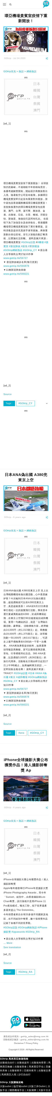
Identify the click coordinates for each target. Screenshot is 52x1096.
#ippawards (18, 932)
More (9, 943)
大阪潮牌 (31, 1090)
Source (7, 394)
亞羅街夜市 (30, 1070)
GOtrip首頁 (9, 71)
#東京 (12, 677)
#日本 (31, 673)
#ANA (38, 673)
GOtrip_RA (26, 972)
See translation (12, 947)
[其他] (47, 59)
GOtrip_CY (26, 403)
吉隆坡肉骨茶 (38, 1062)
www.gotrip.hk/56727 (15, 258)
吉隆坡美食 (20, 1066)
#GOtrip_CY (30, 250)
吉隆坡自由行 (7, 1062)
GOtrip (7, 58)
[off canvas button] (4, 4)
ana (22, 733)
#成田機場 (21, 677)
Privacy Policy (32, 1043)
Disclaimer (19, 1043)
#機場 (40, 242)
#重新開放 (33, 246)
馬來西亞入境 (8, 1074)
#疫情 (24, 246)
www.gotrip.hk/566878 (16, 266)
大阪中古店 (44, 1090)
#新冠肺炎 (14, 246)
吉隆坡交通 (44, 1070)
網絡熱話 (31, 71)
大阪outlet (5, 1086)
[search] (10, 4)
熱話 (21, 71)
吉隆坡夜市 (16, 1070)
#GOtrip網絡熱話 (12, 250)
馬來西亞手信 (36, 1066)
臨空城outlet (20, 1086)
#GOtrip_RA (33, 932)
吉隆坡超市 (23, 1062)
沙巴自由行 (24, 1074)
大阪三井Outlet (37, 1086)
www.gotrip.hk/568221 (16, 274)
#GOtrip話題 (28, 242)
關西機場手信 (17, 1090)
